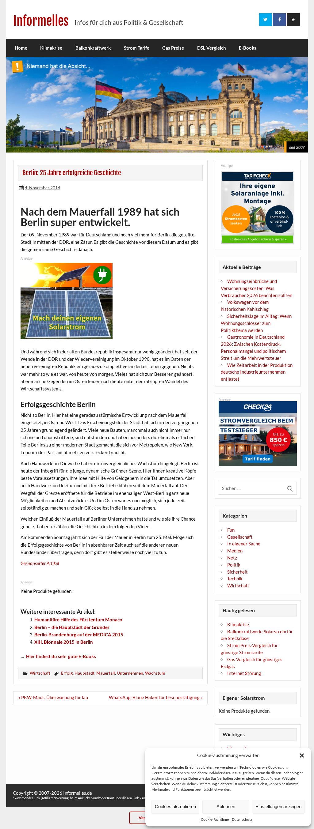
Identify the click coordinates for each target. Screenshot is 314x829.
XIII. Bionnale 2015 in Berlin (63, 642)
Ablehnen (225, 806)
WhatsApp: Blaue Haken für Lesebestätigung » (156, 697)
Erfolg (67, 673)
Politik (233, 564)
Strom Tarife (136, 48)
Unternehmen (130, 673)
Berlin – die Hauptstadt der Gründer (71, 627)
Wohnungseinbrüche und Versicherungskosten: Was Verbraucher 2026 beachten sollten (256, 288)
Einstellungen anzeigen (278, 806)
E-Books (247, 48)
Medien (235, 550)
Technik (235, 578)
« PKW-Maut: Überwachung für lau (53, 697)
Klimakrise (51, 48)
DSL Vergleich (211, 48)
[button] (302, 755)
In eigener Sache (243, 543)
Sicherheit (237, 572)
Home (21, 48)
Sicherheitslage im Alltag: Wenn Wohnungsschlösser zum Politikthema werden (256, 323)
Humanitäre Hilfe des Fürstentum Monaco (78, 619)
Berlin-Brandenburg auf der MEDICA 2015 (78, 634)
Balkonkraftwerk (93, 48)
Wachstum (155, 673)
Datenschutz (242, 819)
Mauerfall (105, 673)
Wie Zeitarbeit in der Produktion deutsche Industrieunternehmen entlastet (257, 372)
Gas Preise (173, 48)
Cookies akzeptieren (175, 806)
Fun (231, 530)
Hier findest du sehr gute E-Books (61, 656)
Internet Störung (244, 673)
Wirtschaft (40, 673)
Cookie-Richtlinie (215, 819)
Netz (232, 557)
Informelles (41, 21)
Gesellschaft (240, 537)
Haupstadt (84, 673)
